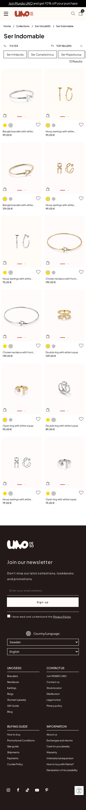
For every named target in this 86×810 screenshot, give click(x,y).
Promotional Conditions (21, 740)
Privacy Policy (62, 616)
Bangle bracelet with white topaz (18, 131)
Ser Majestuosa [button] (71, 54)
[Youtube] (37, 790)
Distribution (53, 693)
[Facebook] (18, 790)
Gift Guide (13, 705)
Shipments (13, 752)
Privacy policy (54, 705)
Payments (12, 758)
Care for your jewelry (58, 746)
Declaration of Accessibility (62, 770)
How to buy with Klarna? (60, 764)
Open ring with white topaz (18, 425)
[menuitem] (10, 27)
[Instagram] (8, 790)
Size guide (13, 746)
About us (52, 734)
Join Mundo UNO (21, 3)
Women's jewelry (16, 699)
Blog (10, 711)
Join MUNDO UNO (57, 676)
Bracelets (12, 676)
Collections (23, 26)
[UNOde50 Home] (24, 13)
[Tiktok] (27, 790)
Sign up (43, 602)
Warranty (52, 752)
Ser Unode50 (43, 26)
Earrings (11, 687)
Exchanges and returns (60, 740)
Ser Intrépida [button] (15, 54)
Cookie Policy (15, 764)
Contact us (53, 682)
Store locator (54, 687)
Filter (13, 45)
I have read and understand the (41, 616)
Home (7, 26)
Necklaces (13, 682)
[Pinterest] (46, 790)
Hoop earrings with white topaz (60, 131)
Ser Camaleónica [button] (42, 54)
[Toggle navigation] (6, 13)
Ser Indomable (64, 26)
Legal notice (54, 699)
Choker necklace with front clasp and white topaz (61, 279)
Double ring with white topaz (62, 352)
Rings (10, 693)
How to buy (13, 734)
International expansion (60, 758)
